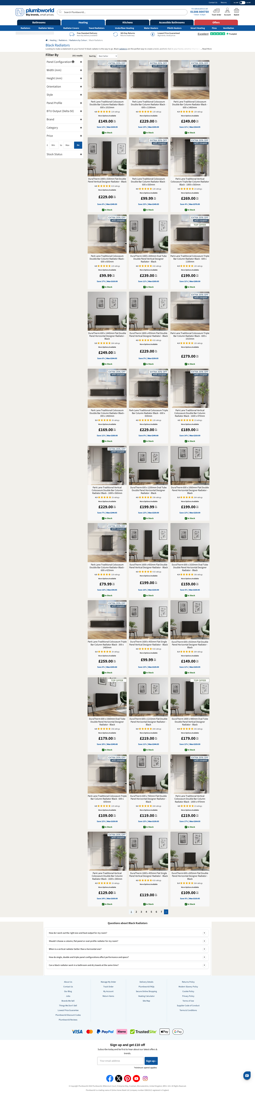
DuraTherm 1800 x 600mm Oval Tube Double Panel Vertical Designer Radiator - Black (148, 259)
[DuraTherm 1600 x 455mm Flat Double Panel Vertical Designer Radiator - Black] (148, 542)
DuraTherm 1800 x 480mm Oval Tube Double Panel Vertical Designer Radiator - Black (190, 722)
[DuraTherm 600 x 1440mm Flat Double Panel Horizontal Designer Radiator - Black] (107, 311)
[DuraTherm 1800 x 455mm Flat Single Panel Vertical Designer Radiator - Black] (148, 851)
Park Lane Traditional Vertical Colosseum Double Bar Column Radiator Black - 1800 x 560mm (107, 490)
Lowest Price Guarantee (68, 1010)
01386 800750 (199, 12)
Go (78, 145)
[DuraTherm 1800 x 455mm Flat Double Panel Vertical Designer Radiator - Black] (148, 311)
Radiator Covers (71, 28)
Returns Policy (188, 982)
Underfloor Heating (124, 28)
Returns (224, 2)
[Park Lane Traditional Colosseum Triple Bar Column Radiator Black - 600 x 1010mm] (189, 311)
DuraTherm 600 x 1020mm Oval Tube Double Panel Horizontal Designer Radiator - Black (190, 567)
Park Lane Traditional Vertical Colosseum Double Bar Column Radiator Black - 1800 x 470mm (189, 799)
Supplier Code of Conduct (188, 1005)
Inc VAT (236, 3)
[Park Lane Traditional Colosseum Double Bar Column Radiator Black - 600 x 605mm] (107, 234)
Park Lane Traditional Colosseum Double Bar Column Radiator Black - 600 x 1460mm (189, 104)
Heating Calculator (146, 996)
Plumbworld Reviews (68, 1019)
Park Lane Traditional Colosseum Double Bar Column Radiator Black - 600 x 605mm (107, 259)
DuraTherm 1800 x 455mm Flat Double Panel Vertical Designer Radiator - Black (148, 334)
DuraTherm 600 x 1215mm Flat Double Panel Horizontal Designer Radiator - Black (148, 722)
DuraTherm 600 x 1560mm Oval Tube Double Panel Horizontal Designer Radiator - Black (107, 722)
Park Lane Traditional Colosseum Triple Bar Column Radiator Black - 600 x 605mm (107, 799)
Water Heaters (151, 28)
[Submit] (60, 12)
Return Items (108, 996)
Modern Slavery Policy (188, 986)
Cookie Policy (188, 991)
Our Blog (68, 991)
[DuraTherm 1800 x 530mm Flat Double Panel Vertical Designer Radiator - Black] (107, 156)
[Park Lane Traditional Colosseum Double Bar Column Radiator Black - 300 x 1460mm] (107, 388)
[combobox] (122, 12)
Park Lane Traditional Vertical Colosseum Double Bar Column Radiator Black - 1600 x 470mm (189, 413)
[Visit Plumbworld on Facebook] (110, 1078)
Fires (214, 28)
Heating (53, 40)
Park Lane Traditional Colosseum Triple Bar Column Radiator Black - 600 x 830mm (148, 413)
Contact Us (213, 2)
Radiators (25, 28)
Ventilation (228, 28)
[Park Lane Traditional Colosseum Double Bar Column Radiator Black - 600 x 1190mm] (148, 79)
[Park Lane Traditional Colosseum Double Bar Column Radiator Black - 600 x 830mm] (148, 156)
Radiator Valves (46, 28)
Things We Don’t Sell (68, 1005)
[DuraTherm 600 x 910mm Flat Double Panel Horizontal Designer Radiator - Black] (189, 619)
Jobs (68, 996)
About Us (68, 982)
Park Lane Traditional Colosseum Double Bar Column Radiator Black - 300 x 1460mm (107, 413)
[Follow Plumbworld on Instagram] (145, 1078)
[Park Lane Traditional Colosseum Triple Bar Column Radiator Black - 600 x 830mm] (148, 388)
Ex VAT (249, 3)
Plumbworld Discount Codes (68, 1015)
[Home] (47, 40)
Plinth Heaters (174, 28)
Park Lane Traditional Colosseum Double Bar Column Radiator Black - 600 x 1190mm (148, 104)
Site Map (146, 1000)
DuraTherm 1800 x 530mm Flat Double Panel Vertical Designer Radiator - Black (107, 180)
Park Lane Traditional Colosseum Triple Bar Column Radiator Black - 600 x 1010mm (189, 336)
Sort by (92, 56)
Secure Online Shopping (146, 991)
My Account (108, 991)
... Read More (206, 49)
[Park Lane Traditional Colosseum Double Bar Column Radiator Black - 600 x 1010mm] (107, 79)
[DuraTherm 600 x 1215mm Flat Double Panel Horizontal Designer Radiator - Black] (148, 696)
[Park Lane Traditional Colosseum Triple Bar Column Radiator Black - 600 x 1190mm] (189, 234)
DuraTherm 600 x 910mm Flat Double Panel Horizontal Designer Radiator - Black (190, 645)
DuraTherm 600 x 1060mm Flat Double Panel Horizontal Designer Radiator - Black (190, 490)
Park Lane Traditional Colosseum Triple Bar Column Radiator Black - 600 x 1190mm (189, 259)
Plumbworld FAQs (146, 986)
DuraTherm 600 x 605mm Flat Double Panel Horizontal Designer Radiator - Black (190, 876)
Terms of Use (188, 1000)
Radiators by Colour (78, 40)
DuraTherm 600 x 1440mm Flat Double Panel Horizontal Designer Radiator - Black (107, 336)
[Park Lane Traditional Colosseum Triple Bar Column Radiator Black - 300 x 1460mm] (107, 619)
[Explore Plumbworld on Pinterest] (127, 1078)
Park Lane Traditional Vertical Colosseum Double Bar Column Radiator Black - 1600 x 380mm (107, 876)
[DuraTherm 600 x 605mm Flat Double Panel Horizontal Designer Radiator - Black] (189, 851)
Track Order (108, 986)
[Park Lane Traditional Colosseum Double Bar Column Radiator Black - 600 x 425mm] (107, 542)
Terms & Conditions (188, 1010)
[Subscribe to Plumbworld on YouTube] (136, 1078)
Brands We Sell (68, 1000)
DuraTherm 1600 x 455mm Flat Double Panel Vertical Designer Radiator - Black (148, 566)
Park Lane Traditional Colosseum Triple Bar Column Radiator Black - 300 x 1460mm (107, 644)
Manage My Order (108, 982)
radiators (123, 48)
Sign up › (151, 1061)
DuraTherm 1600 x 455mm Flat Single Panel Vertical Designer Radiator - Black (148, 643)
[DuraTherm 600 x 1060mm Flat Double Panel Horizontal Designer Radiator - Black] (189, 465)
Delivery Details (146, 982)
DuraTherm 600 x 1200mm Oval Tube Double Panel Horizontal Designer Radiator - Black (148, 490)
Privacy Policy (188, 996)
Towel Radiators (96, 28)
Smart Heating (198, 28)
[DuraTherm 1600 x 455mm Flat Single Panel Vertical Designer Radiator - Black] (148, 619)
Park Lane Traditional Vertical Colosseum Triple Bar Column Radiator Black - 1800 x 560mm (190, 182)
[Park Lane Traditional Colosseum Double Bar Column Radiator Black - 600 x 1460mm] (189, 79)
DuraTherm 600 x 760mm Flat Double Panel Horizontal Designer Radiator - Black (148, 799)
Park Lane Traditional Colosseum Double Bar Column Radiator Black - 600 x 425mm (107, 567)
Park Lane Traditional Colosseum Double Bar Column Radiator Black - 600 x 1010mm (107, 104)
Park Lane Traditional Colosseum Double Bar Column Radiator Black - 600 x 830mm (148, 182)
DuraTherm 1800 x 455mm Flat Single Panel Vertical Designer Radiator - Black (148, 874)
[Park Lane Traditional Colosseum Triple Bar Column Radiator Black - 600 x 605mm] (107, 774)
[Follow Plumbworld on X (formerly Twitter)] (118, 1078)
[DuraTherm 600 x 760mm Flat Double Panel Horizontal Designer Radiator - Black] (148, 774)
